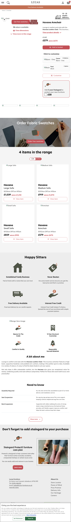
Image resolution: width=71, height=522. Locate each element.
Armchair (9, 10)
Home (3, 10)
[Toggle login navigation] (63, 2)
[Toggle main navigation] (3, 2)
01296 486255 (16, 483)
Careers (54, 495)
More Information (31, 515)
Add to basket (57, 47)
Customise (57, 75)
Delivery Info (55, 490)
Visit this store (14, 487)
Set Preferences (18, 518)
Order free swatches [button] (35, 141)
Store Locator (56, 482)
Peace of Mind (56, 485)
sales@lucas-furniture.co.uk (23, 485)
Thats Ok (30, 518)
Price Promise (56, 488)
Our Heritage (56, 493)
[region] (35, 512)
